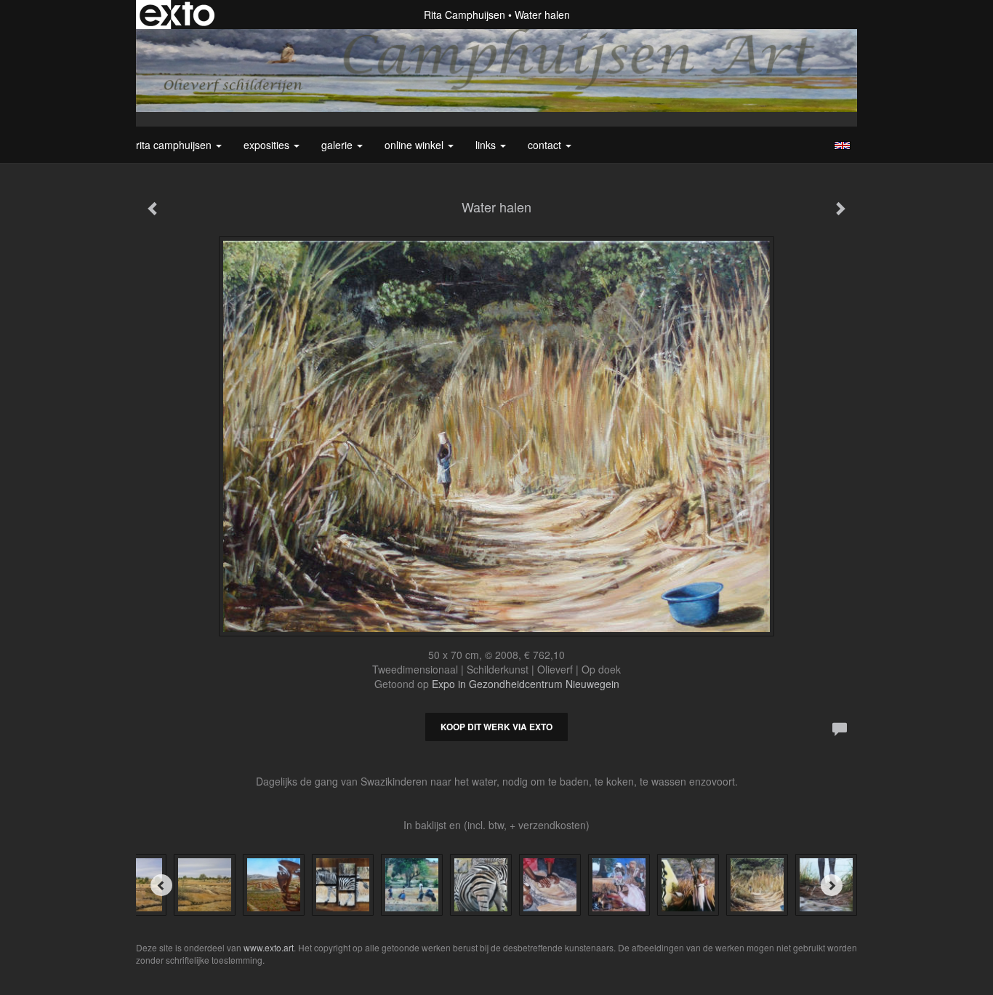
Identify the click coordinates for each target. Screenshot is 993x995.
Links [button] (487, 144)
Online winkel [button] (415, 144)
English (842, 145)
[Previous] (161, 885)
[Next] (832, 885)
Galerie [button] (338, 144)
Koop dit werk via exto (496, 726)
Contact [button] (546, 144)
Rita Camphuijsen (464, 14)
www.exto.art (269, 947)
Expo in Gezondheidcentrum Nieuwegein (525, 683)
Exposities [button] (268, 144)
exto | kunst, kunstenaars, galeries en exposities (177, 14)
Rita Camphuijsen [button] (175, 144)
